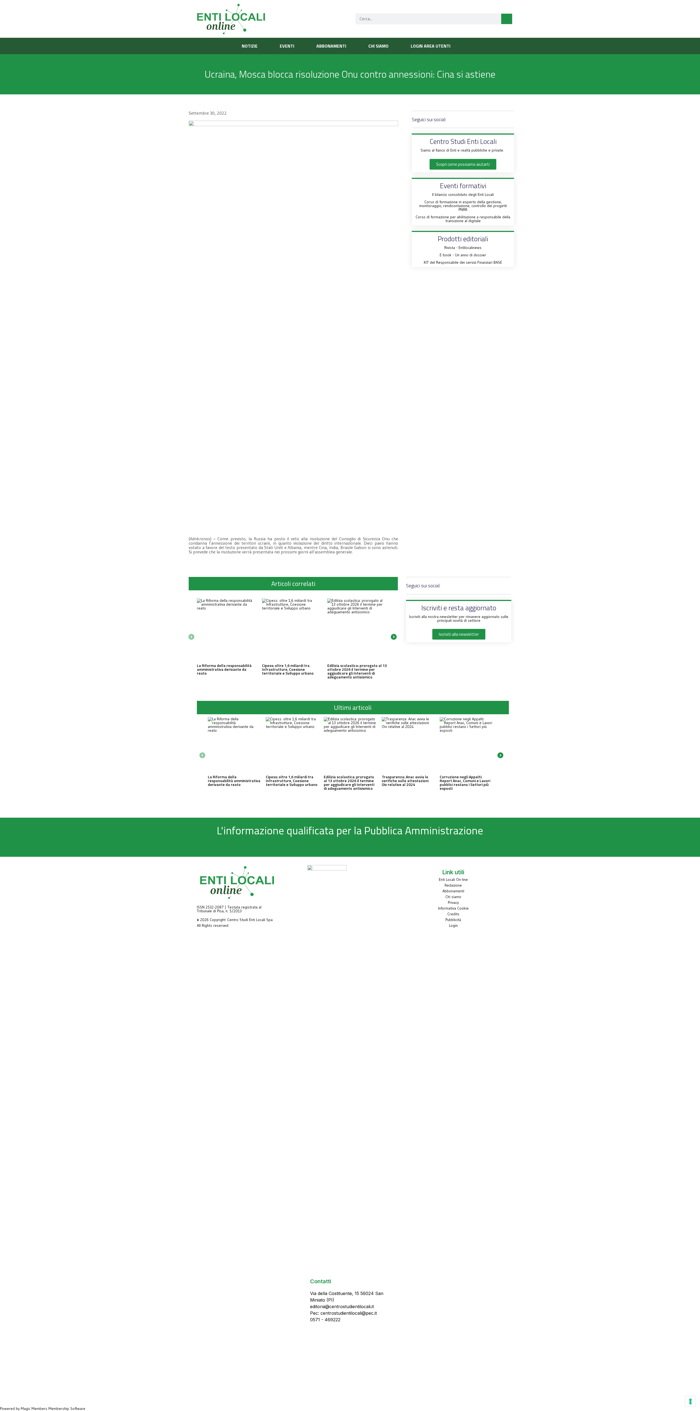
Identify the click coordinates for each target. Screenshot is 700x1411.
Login (453, 925)
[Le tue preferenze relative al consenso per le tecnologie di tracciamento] (690, 1401)
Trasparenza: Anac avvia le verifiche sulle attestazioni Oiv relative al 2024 (405, 780)
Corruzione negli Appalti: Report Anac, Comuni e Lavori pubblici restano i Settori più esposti (465, 782)
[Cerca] (506, 19)
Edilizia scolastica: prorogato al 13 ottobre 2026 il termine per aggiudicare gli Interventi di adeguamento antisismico (357, 671)
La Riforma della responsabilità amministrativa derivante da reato (224, 669)
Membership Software (66, 1408)
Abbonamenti (453, 891)
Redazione (453, 885)
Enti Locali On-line (453, 879)
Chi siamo (453, 896)
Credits (453, 913)
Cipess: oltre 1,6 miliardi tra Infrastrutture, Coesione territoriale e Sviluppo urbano (288, 669)
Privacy (453, 902)
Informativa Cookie (453, 908)
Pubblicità (453, 919)
